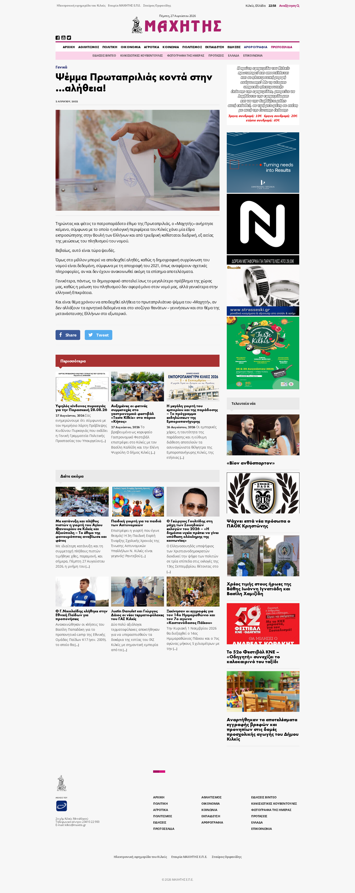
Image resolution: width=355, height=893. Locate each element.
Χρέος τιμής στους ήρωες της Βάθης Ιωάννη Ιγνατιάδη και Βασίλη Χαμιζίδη (259, 588)
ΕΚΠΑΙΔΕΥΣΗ (214, 47)
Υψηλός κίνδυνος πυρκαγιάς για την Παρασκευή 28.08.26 (81, 407)
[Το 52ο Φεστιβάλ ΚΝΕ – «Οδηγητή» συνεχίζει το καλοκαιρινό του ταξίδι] (263, 623)
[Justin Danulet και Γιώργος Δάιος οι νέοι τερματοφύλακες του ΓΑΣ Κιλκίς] (137, 592)
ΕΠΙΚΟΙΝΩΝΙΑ (252, 55)
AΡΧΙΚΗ (69, 47)
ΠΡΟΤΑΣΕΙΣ (216, 55)
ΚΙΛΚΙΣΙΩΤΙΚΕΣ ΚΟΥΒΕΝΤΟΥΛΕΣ (141, 55)
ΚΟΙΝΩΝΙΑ (171, 47)
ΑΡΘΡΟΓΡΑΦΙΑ (255, 47)
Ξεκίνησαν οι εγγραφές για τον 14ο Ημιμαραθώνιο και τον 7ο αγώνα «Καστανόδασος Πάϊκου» (191, 616)
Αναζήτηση (288, 5)
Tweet (102, 335)
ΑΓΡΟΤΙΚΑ (151, 47)
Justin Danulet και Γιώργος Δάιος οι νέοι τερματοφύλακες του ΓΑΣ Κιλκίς (137, 614)
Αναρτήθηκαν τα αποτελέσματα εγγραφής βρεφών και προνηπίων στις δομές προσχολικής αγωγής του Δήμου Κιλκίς (262, 729)
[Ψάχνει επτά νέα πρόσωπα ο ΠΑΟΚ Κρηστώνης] (263, 493)
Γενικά (61, 67)
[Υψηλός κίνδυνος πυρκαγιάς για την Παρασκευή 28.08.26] (82, 387)
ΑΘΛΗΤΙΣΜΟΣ (88, 47)
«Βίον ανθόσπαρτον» (251, 462)
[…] (103, 441)
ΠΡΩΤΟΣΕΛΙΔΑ (281, 47)
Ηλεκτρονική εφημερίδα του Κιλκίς (81, 5)
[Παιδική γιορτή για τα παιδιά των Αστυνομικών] (137, 502)
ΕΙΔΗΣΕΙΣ (234, 47)
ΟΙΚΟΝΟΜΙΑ (131, 47)
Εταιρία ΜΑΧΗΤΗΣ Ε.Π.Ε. (124, 5)
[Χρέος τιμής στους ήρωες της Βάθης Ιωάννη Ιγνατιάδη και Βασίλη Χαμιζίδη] (263, 555)
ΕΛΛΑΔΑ (233, 55)
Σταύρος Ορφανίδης (157, 5)
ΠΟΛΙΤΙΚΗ (109, 47)
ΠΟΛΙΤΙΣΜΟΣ (192, 47)
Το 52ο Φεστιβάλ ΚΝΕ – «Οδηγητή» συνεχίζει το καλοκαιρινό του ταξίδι (253, 656)
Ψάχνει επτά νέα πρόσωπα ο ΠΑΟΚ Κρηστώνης (258, 523)
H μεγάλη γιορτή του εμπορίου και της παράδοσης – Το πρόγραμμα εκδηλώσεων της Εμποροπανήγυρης (192, 413)
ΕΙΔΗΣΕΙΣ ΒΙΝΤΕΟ (104, 55)
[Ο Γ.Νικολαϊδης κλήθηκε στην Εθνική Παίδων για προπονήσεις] (82, 592)
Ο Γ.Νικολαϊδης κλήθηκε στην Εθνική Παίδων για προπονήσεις (81, 614)
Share (71, 335)
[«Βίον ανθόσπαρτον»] (263, 434)
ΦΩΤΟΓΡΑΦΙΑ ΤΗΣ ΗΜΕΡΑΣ (185, 55)
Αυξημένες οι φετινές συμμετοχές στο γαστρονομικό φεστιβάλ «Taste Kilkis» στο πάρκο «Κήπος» (133, 413)
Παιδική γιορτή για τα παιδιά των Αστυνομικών (136, 522)
